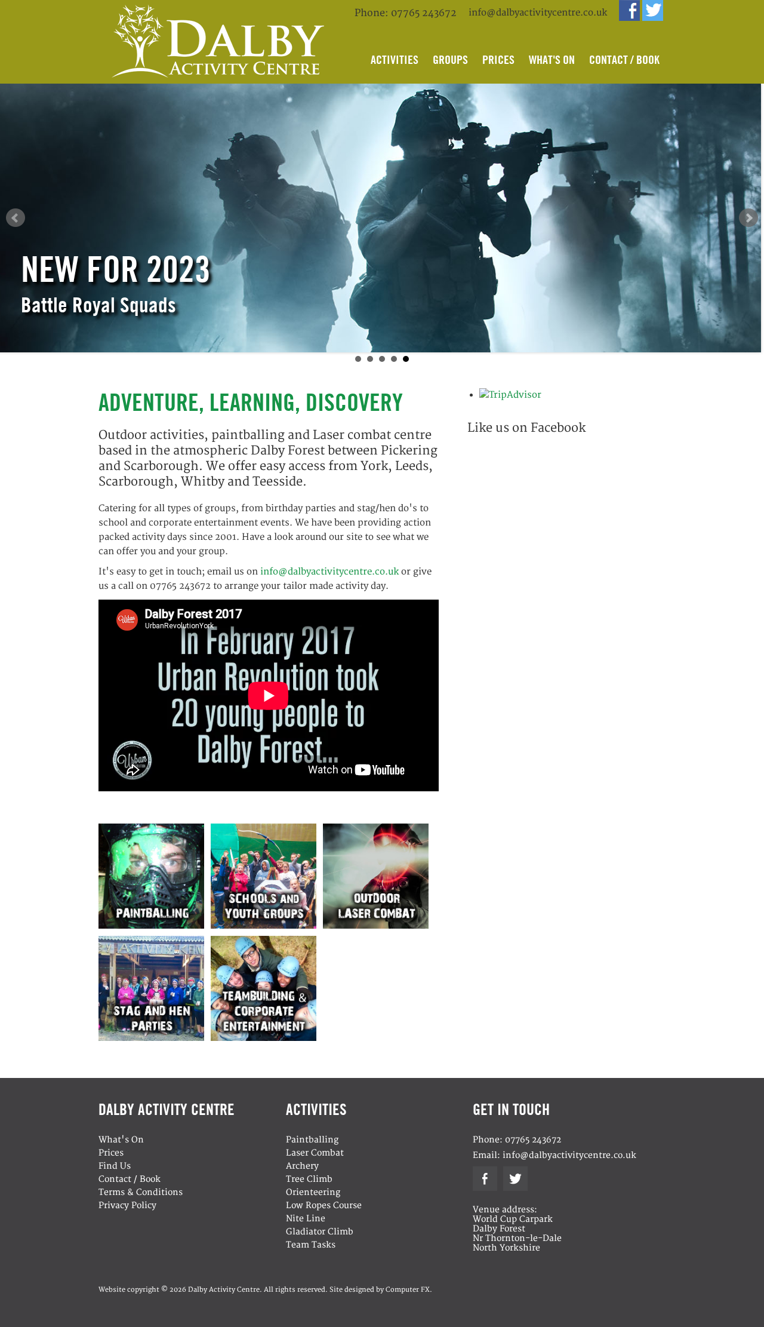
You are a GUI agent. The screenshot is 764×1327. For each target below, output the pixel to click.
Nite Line (305, 1219)
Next (748, 218)
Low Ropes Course (324, 1205)
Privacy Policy (127, 1205)
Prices (111, 1153)
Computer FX (408, 1290)
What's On (121, 1140)
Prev (15, 218)
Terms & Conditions (140, 1192)
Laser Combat (315, 1153)
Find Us (114, 1166)
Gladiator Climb (319, 1232)
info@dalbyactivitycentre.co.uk (538, 13)
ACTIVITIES (394, 59)
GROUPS (450, 59)
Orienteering (313, 1192)
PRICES (498, 59)
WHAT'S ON (552, 59)
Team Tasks (310, 1245)
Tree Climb (309, 1179)
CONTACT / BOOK (624, 59)
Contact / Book (129, 1179)
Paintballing (312, 1140)
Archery (302, 1166)
